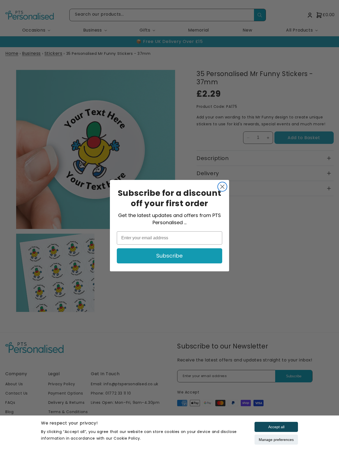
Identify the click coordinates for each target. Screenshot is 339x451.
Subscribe (169, 255)
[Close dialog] (222, 186)
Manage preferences (276, 439)
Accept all (276, 427)
